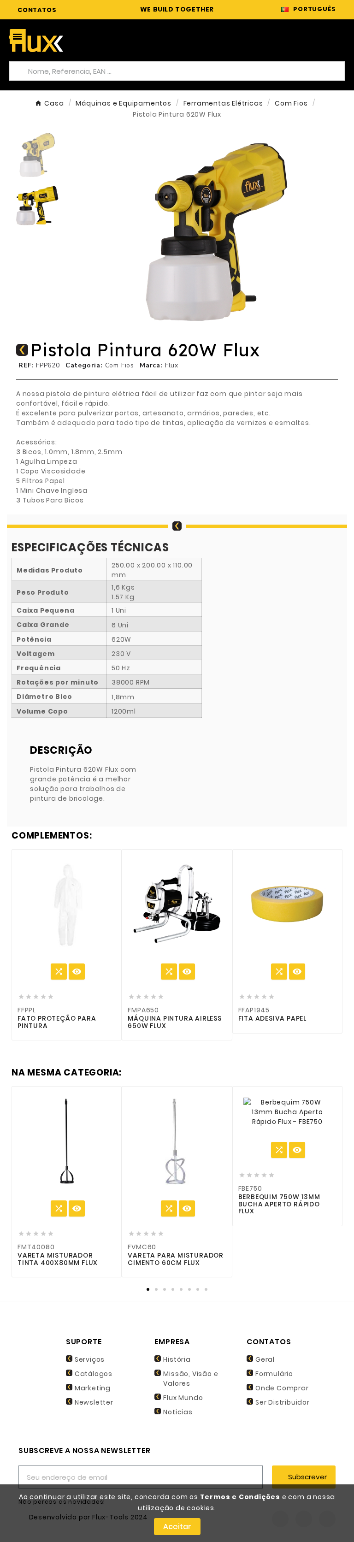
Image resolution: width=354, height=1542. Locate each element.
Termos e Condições (240, 1496)
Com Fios (119, 365)
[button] (91, 229)
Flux (171, 365)
